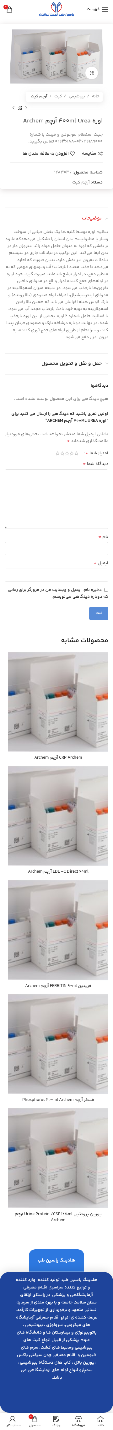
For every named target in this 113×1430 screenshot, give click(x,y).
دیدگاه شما (95, 464)
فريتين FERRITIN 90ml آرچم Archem (58, 986)
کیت (57, 96)
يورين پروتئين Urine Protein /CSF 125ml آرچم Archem (58, 1217)
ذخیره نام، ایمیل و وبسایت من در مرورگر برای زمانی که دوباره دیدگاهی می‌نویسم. (58, 593)
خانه (95, 96)
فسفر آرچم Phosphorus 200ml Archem (58, 1100)
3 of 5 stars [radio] (67, 453)
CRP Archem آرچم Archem (58, 757)
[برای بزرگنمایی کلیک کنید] (91, 73)
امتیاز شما (96, 453)
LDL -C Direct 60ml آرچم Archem (58, 871)
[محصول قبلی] (26, 108)
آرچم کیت (39, 96)
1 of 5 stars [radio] (76, 453)
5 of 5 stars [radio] (57, 453)
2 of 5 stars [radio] (71, 453)
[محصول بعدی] (13, 108)
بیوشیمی (76, 96)
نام (103, 537)
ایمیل (101, 563)
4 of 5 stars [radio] (62, 453)
